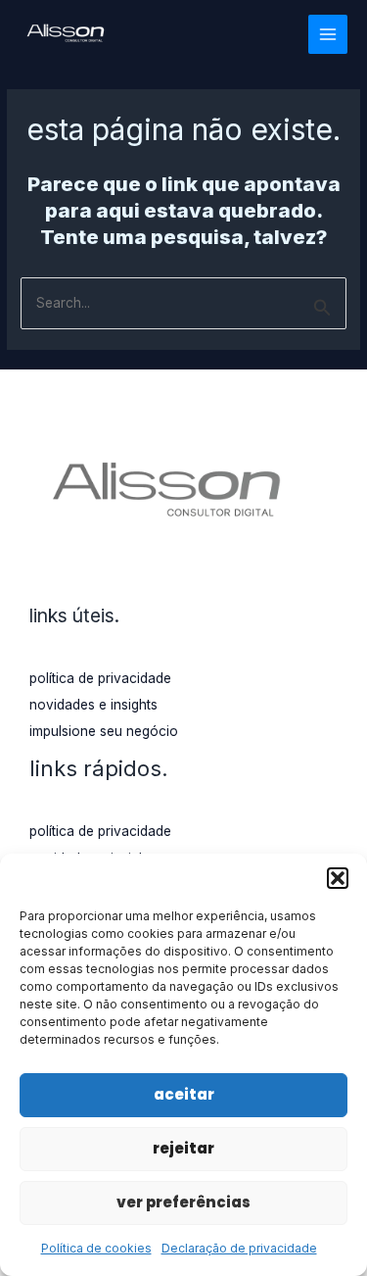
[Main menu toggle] (328, 35)
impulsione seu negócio (103, 731)
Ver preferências (183, 1202)
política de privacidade (100, 678)
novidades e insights (93, 704)
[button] (337, 878)
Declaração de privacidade (239, 1248)
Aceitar (184, 1094)
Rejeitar (183, 1148)
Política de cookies (96, 1248)
